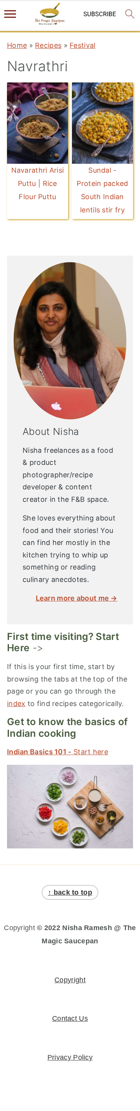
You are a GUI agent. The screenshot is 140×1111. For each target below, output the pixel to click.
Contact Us (70, 1018)
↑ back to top (70, 892)
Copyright (70, 980)
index (16, 703)
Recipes (48, 45)
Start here (57, 752)
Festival (82, 45)
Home (17, 45)
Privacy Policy (70, 1057)
